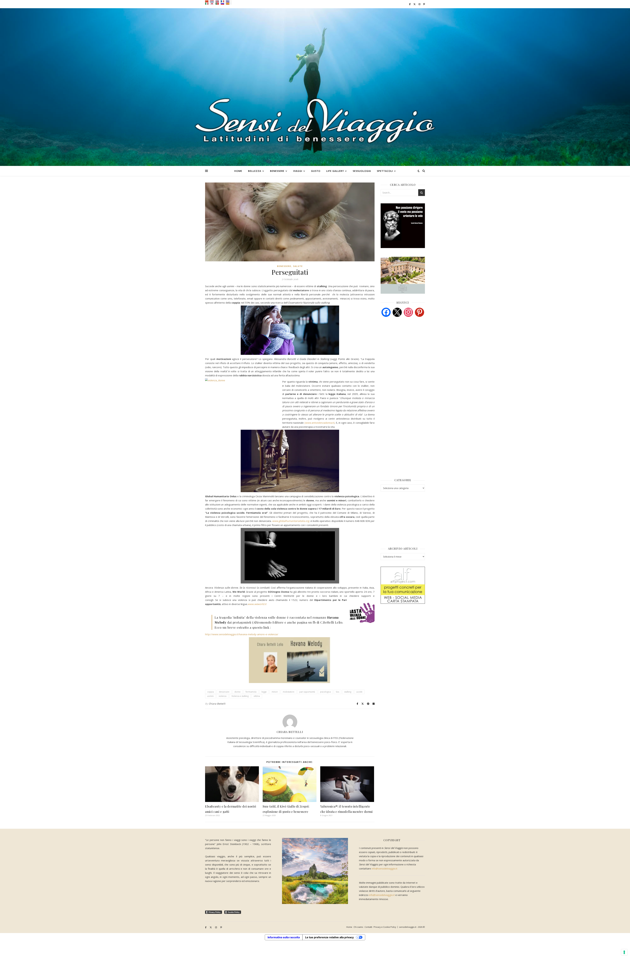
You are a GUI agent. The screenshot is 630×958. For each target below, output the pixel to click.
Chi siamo (358, 926)
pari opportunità (307, 691)
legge (264, 691)
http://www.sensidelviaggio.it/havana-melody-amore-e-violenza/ (241, 634)
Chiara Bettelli (217, 703)
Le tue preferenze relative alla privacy (329, 937)
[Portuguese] (218, 3)
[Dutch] (212, 1)
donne (237, 691)
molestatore (288, 691)
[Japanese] (212, 3)
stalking (347, 691)
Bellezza (254, 170)
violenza (222, 696)
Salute (298, 266)
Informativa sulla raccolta (284, 937)
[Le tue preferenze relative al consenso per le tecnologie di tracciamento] (624, 952)
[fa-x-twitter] (414, 4)
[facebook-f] (410, 4)
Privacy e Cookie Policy (385, 926)
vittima (257, 696)
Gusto (315, 170)
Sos (337, 691)
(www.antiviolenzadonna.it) (319, 422)
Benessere (277, 170)
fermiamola (251, 691)
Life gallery (335, 170)
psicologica (325, 691)
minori (275, 691)
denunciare (224, 691)
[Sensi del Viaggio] (315, 87)
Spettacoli (385, 170)
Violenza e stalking (240, 696)
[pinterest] (419, 312)
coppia (210, 691)
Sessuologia (362, 170)
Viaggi (297, 170)
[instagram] (420, 4)
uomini (210, 696)
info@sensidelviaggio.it (384, 868)
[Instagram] (408, 312)
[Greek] (228, 1)
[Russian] (223, 3)
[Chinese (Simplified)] (207, 1)
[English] (218, 1)
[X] (397, 312)
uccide (359, 691)
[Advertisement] (405, 344)
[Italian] (207, 3)
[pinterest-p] (424, 4)
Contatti (368, 926)
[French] (223, 1)
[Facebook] (386, 312)
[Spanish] (228, 3)
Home (238, 170)
